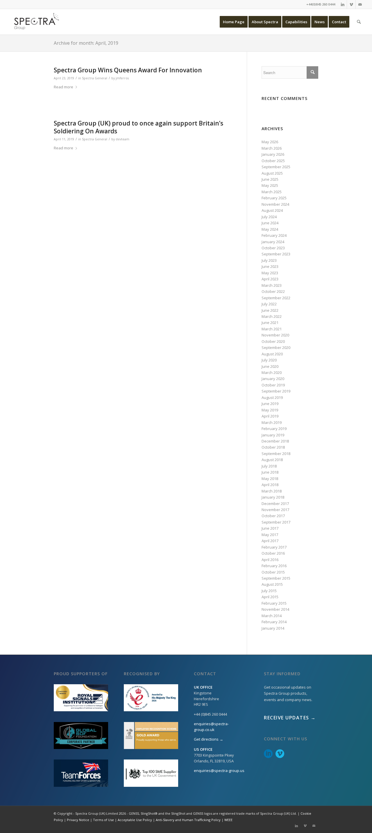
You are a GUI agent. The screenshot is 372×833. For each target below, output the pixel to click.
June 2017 (270, 528)
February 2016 (274, 565)
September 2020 (276, 347)
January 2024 (273, 241)
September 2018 (276, 453)
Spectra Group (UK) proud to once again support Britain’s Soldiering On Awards (138, 127)
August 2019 (272, 397)
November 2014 (275, 609)
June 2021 (270, 322)
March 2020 (272, 372)
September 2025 (276, 166)
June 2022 (270, 310)
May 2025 (270, 185)
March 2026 (272, 148)
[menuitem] (233, 22)
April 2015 (270, 596)
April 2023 (270, 279)
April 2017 (270, 540)
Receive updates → (290, 717)
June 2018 (270, 472)
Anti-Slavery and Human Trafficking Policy (188, 820)
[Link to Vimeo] (351, 4)
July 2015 (269, 590)
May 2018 (270, 478)
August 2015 (272, 584)
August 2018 (272, 459)
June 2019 (270, 403)
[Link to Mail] (360, 4)
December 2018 (275, 441)
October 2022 (273, 291)
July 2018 (269, 466)
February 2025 (274, 197)
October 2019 (273, 385)
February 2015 (274, 603)
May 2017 (270, 534)
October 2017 (273, 515)
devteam (122, 139)
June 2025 (270, 179)
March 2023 (272, 285)
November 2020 (275, 335)
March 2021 (272, 329)
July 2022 (269, 304)
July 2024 (269, 216)
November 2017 (275, 509)
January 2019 (273, 435)
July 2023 (269, 260)
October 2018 (273, 447)
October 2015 (273, 572)
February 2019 (274, 428)
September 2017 (276, 522)
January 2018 (273, 497)
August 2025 (272, 173)
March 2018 (272, 491)
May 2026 (270, 141)
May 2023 (270, 272)
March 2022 (272, 316)
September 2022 (276, 297)
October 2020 (273, 341)
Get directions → (208, 739)
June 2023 (270, 266)
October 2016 (273, 553)
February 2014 (274, 621)
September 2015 (276, 578)
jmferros (122, 78)
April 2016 (270, 559)
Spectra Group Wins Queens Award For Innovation (128, 70)
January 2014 (273, 628)
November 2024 (275, 204)
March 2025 (272, 191)
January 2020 (273, 378)
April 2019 (270, 416)
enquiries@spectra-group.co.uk (211, 726)
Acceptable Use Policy (135, 820)
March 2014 (272, 615)
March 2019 (272, 422)
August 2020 (272, 354)
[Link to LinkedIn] (342, 4)
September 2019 (276, 391)
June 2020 (270, 366)
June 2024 (270, 222)
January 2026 (273, 154)
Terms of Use (103, 820)
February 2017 (274, 547)
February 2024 (274, 235)
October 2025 (273, 160)
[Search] (358, 22)
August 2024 (272, 210)
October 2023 (273, 247)
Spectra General (94, 78)
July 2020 (269, 360)
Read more (63, 86)
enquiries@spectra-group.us (219, 770)
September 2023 (276, 254)
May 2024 (270, 229)
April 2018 (270, 484)
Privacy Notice (78, 820)
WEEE (228, 820)
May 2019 (270, 410)
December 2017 (275, 503)
